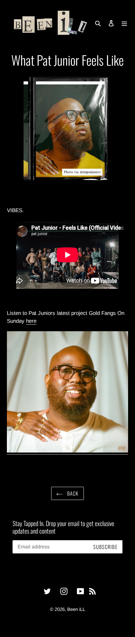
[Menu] (124, 22)
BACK (72, 493)
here (31, 321)
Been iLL (76, 609)
